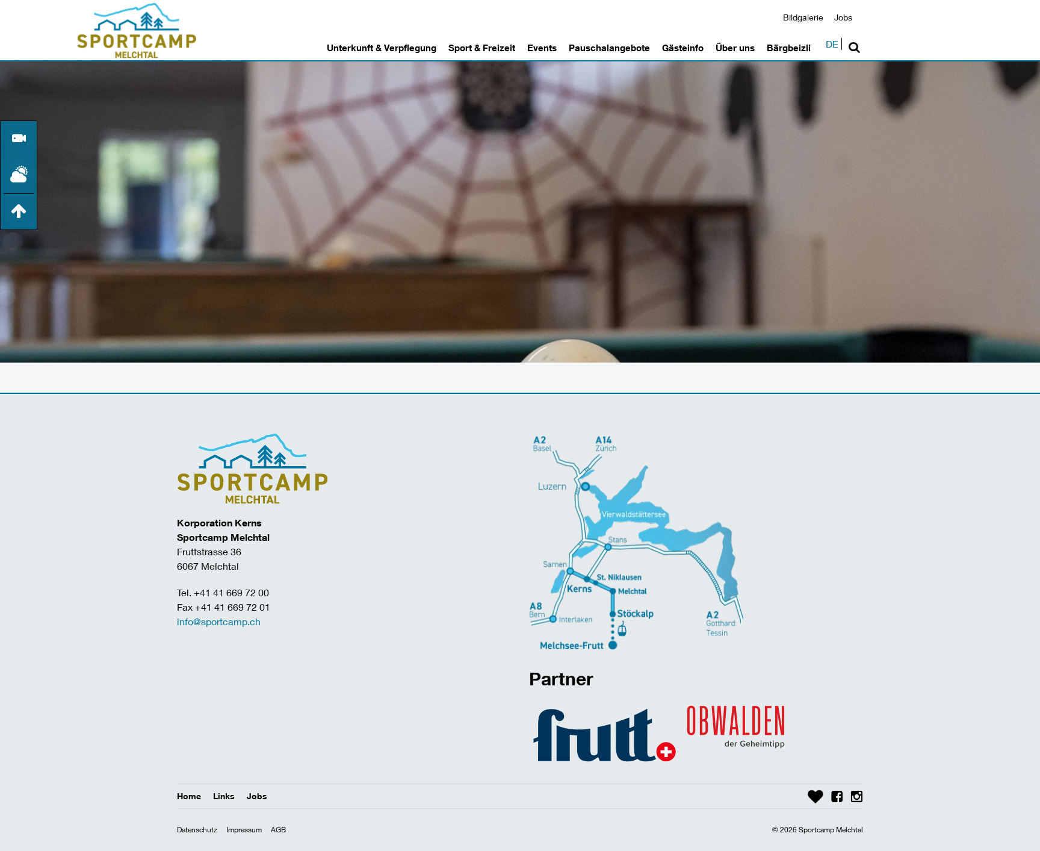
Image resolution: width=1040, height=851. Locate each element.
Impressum (244, 829)
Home (189, 796)
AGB (278, 829)
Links (224, 796)
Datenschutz (197, 829)
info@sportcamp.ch (219, 621)
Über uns (735, 47)
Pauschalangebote (609, 47)
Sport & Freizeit (481, 47)
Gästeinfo (683, 47)
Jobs (843, 17)
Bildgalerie (803, 17)
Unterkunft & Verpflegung (381, 47)
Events (542, 47)
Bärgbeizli (789, 47)
